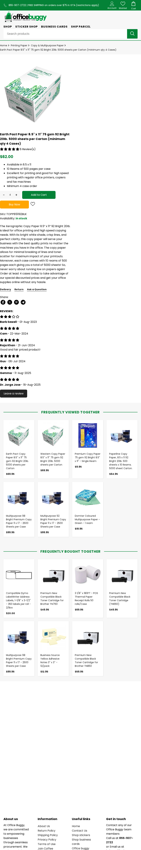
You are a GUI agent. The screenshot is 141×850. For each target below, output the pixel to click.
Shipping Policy (48, 835)
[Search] (132, 34)
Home (3, 45)
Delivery (5, 289)
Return (19, 289)
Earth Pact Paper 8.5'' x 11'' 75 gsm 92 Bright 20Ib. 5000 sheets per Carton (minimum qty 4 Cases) (58, 49)
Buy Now (14, 204)
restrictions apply (87, 5)
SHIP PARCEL (81, 27)
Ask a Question (37, 289)
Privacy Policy (47, 840)
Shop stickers (81, 835)
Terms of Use (47, 844)
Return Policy (46, 831)
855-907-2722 (18, 5)
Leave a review (14, 393)
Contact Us (79, 831)
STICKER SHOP (26, 27)
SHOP (7, 27)
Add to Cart (39, 195)
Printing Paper (19, 45)
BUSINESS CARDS (54, 27)
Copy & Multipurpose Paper (47, 45)
